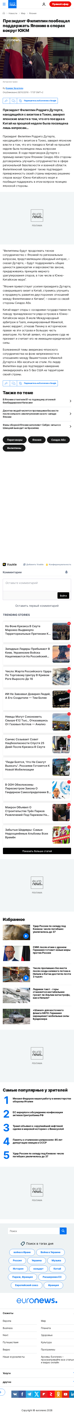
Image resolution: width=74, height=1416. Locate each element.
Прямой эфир (60, 4)
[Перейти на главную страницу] (12, 4)
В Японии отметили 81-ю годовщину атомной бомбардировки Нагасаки (29, 401)
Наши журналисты (14, 1356)
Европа (7, 1320)
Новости (13, 13)
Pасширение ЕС (52, 1276)
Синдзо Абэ (58, 439)
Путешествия (10, 1342)
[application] (37, 58)
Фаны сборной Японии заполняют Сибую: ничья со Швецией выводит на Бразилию (32, 426)
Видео (6, 1349)
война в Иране (22, 1252)
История (18, 1268)
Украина (37, 1260)
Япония (32, 13)
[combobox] (37, 1230)
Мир (23, 13)
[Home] (4, 13)
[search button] (63, 1230)
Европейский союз (26, 1285)
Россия (17, 1260)
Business (8, 1327)
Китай (57, 1268)
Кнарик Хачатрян (14, 88)
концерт (38, 1268)
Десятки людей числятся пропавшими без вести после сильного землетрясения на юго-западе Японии (30, 413)
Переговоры (14, 439)
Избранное (14, 919)
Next (5, 1335)
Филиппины (14, 447)
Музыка (56, 1260)
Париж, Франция (22, 1276)
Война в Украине (50, 1252)
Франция (53, 1285)
